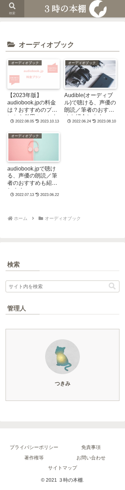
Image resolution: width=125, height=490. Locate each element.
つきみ (62, 383)
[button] (112, 286)
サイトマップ (62, 468)
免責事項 (91, 447)
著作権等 (34, 457)
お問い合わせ (91, 457)
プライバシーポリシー (34, 447)
